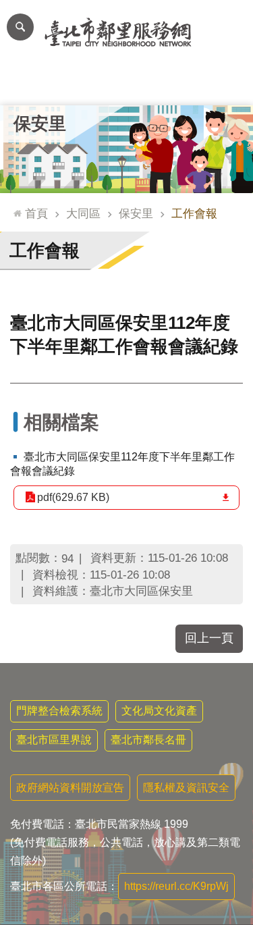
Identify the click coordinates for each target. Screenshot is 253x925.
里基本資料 (126, 85)
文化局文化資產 (159, 710)
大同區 (83, 213)
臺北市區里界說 (54, 739)
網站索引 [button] (20, 27)
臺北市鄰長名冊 (148, 739)
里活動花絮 (228, 85)
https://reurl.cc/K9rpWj (176, 886)
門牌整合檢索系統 (59, 710)
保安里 (136, 213)
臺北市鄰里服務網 (126, 32)
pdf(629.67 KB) (73, 497)
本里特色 (177, 85)
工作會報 (194, 213)
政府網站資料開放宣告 (70, 787)
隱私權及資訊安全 (186, 787)
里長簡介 (76, 85)
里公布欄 (25, 85)
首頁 (36, 213)
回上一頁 (209, 638)
